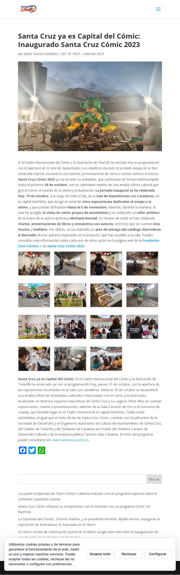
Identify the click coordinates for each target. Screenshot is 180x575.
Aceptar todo (100, 554)
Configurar (158, 554)
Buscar (154, 479)
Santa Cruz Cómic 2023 (65, 246)
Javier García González (40, 53)
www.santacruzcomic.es (70, 440)
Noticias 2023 (94, 53)
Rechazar (129, 554)
